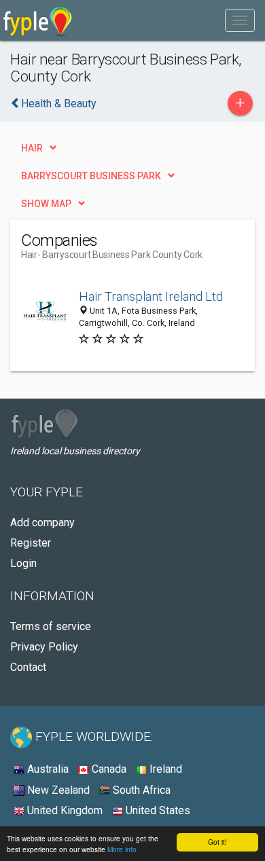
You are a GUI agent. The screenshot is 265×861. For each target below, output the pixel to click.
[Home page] (37, 20)
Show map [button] (46, 203)
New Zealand (57, 790)
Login (23, 563)
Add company (42, 522)
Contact (28, 667)
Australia (46, 769)
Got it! (217, 842)
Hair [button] (32, 148)
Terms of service (50, 626)
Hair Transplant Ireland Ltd (151, 296)
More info (122, 849)
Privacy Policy (44, 646)
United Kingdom (63, 810)
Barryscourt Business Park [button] (91, 175)
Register (30, 542)
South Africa (140, 790)
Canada (107, 769)
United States (156, 810)
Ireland (164, 769)
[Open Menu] (240, 20)
